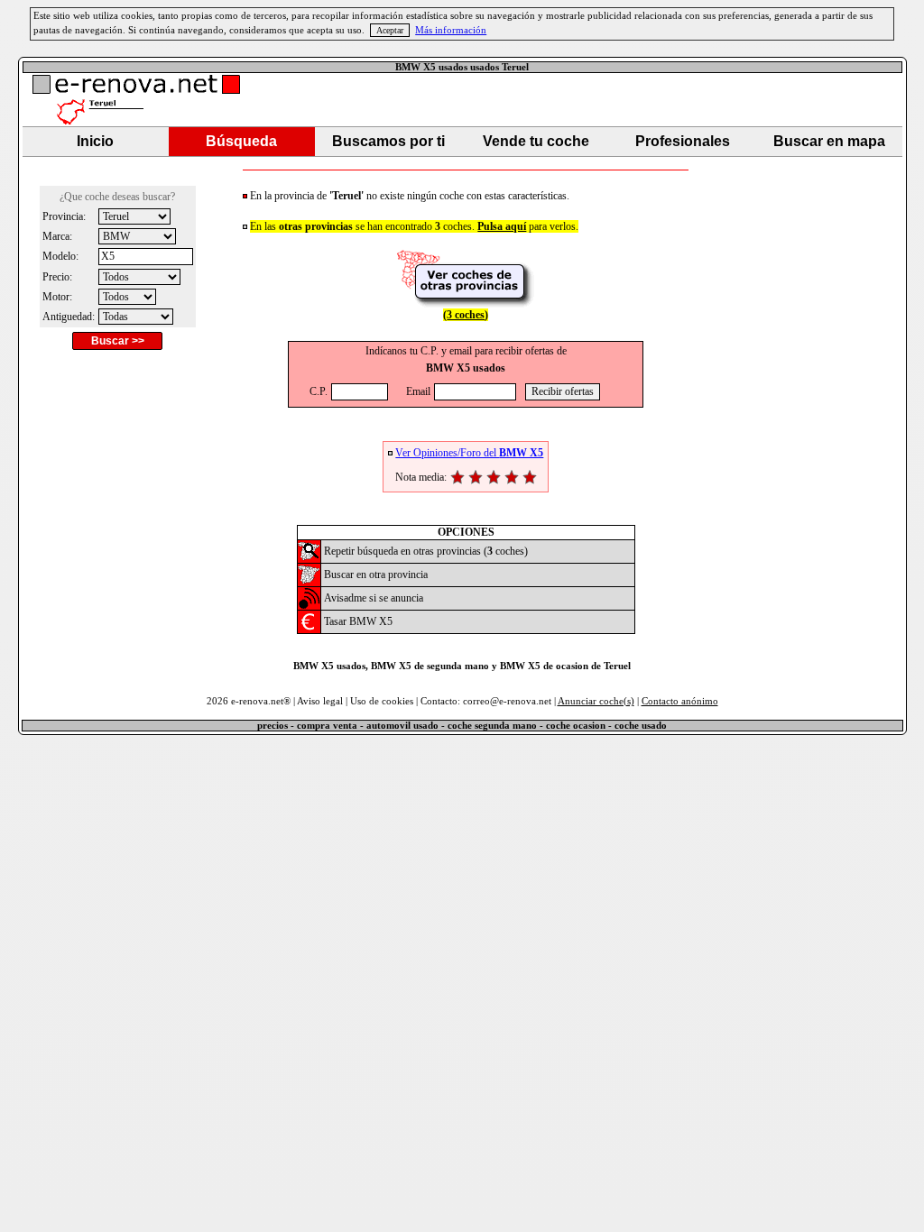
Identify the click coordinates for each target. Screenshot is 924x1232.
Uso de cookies (381, 701)
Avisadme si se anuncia (373, 598)
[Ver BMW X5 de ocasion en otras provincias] (465, 303)
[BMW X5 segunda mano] (309, 557)
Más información (450, 30)
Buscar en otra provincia (376, 574)
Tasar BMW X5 (358, 621)
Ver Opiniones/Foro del (469, 452)
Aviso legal (320, 701)
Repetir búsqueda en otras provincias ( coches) (426, 551)
